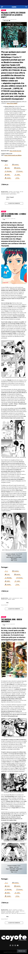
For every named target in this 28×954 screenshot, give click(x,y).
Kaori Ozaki (4, 599)
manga (9, 599)
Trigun (16, 912)
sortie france (13, 194)
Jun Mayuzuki (16, 598)
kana (21, 598)
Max (4, 219)
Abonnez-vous (21, 951)
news (13, 599)
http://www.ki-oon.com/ (15, 150)
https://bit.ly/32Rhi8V (12, 103)
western (14, 913)
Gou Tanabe (16, 191)
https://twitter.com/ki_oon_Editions (12, 155)
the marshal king (10, 912)
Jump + (14, 911)
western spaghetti (21, 913)
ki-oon (21, 191)
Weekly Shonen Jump (6, 913)
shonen (3, 912)
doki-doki (4, 911)
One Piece (22, 911)
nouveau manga (5, 194)
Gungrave (9, 911)
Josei (10, 598)
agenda (11, 191)
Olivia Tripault (6, 20)
